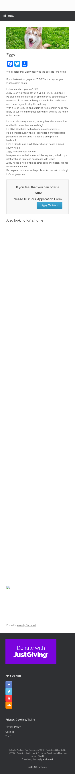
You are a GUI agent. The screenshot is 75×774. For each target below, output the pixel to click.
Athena (28, 260)
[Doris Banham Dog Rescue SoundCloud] (8, 705)
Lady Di (28, 331)
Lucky (28, 546)
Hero (28, 367)
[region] (37, 8)
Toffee (28, 439)
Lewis (28, 581)
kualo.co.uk (48, 759)
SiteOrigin (35, 767)
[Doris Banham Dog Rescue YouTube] (8, 698)
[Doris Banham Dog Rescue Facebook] (8, 684)
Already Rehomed (26, 625)
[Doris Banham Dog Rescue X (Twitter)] (8, 691)
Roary (28, 510)
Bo (28, 403)
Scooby (28, 296)
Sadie (28, 474)
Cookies (9, 731)
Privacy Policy (13, 726)
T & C (8, 736)
